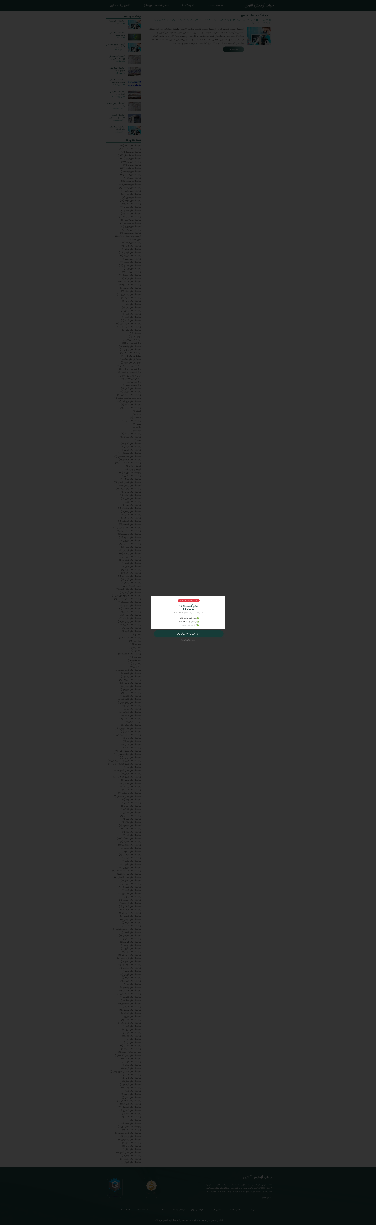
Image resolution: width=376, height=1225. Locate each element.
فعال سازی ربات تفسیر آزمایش (188, 634)
